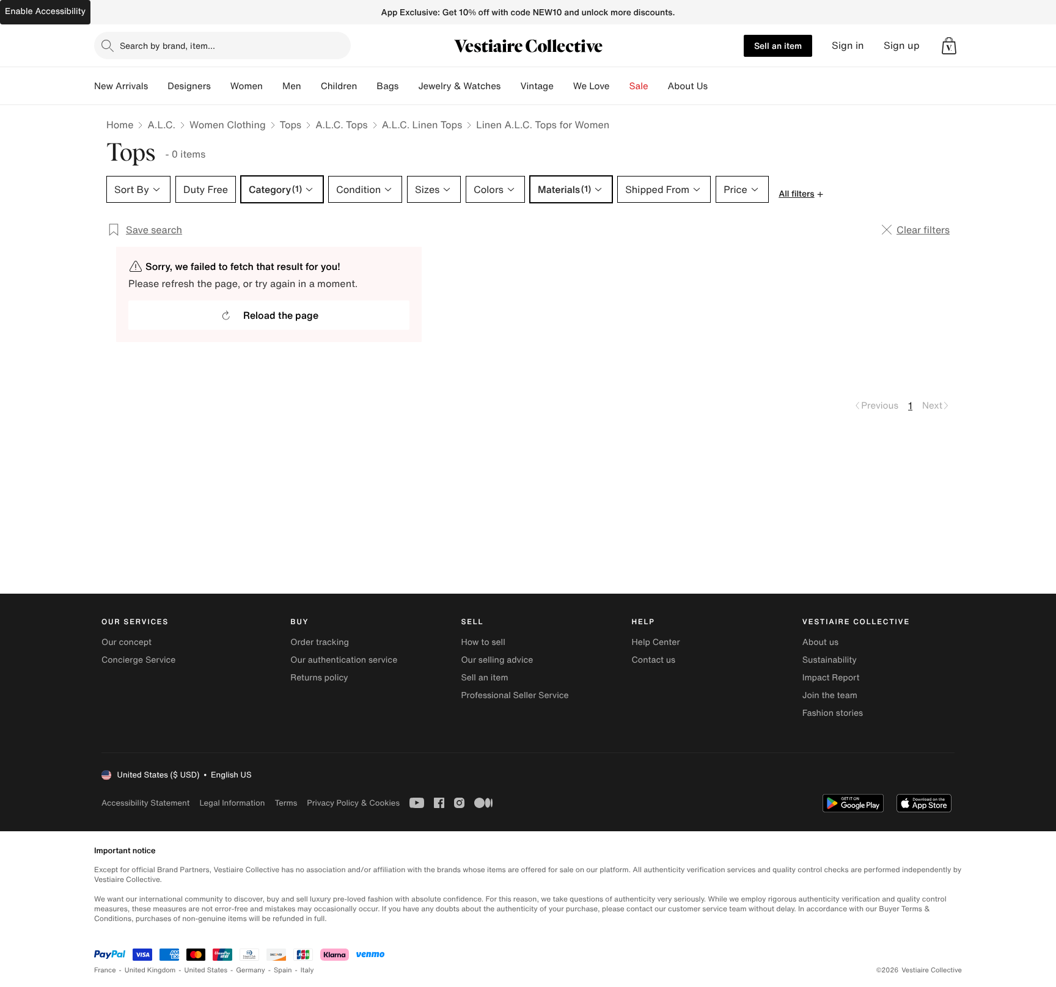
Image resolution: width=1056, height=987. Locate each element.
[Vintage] (563, 86)
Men (291, 86)
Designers (189, 86)
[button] (949, 45)
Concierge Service (138, 660)
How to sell (483, 642)
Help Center (656, 642)
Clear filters (923, 229)
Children (339, 86)
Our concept (126, 642)
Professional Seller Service (514, 695)
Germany (250, 970)
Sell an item (778, 45)
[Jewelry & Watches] (510, 86)
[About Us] (717, 86)
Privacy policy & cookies (353, 803)
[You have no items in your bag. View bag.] (949, 45)
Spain (283, 970)
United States (206, 970)
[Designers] (221, 86)
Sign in (848, 45)
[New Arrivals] (158, 86)
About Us (688, 86)
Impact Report (831, 677)
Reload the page (280, 315)
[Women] (272, 86)
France (105, 970)
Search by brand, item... (167, 45)
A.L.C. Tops (341, 124)
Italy (307, 970)
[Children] (367, 86)
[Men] (311, 86)
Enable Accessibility (45, 11)
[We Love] (620, 86)
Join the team (829, 695)
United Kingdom (150, 970)
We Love (591, 86)
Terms (285, 803)
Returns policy (319, 677)
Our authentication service (343, 660)
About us (820, 642)
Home (119, 124)
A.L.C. (161, 124)
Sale (638, 86)
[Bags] (408, 86)
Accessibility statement (145, 803)
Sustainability (829, 660)
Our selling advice (497, 660)
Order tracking (319, 642)
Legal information (232, 803)
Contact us (654, 660)
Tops (291, 124)
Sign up (902, 45)
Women (246, 86)
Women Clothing (227, 124)
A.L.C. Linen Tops (422, 124)
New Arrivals (121, 86)
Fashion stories (832, 713)
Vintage (536, 86)
